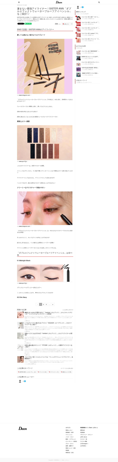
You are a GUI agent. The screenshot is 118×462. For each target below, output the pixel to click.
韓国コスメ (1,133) (66, 372)
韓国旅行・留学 (70, 432)
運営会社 (82, 430)
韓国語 (67, 450)
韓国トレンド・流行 (71, 448)
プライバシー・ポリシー (86, 434)
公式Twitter (83, 446)
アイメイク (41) (43, 372)
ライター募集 (83, 441)
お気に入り (66, 24)
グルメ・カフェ (70, 443)
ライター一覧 (83, 439)
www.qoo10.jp (23, 161)
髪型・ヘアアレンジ (71, 439)
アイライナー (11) (54, 372)
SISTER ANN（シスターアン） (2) (27, 372)
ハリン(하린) (27, 364)
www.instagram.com (24, 95)
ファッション (69, 434)
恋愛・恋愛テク (70, 446)
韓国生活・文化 (70, 452)
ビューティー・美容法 (71, 441)
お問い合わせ (83, 437)
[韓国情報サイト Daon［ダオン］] (59, 2)
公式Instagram (84, 443)
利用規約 (82, 432)
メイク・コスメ (70, 437)
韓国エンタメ (69, 430)
